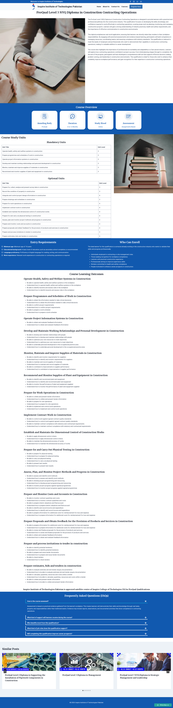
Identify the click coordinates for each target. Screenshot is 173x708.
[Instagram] (133, 1)
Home (99, 6)
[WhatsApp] (137, 1)
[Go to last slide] (5, 671)
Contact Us (115, 6)
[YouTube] (140, 1)
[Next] (168, 671)
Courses (124, 6)
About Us (106, 6)
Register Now (136, 7)
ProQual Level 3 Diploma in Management (81, 675)
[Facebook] (130, 1)
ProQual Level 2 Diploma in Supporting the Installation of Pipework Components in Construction (25, 678)
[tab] (82, 690)
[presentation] (29, 662)
